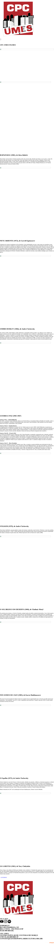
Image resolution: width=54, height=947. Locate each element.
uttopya (51, 942)
